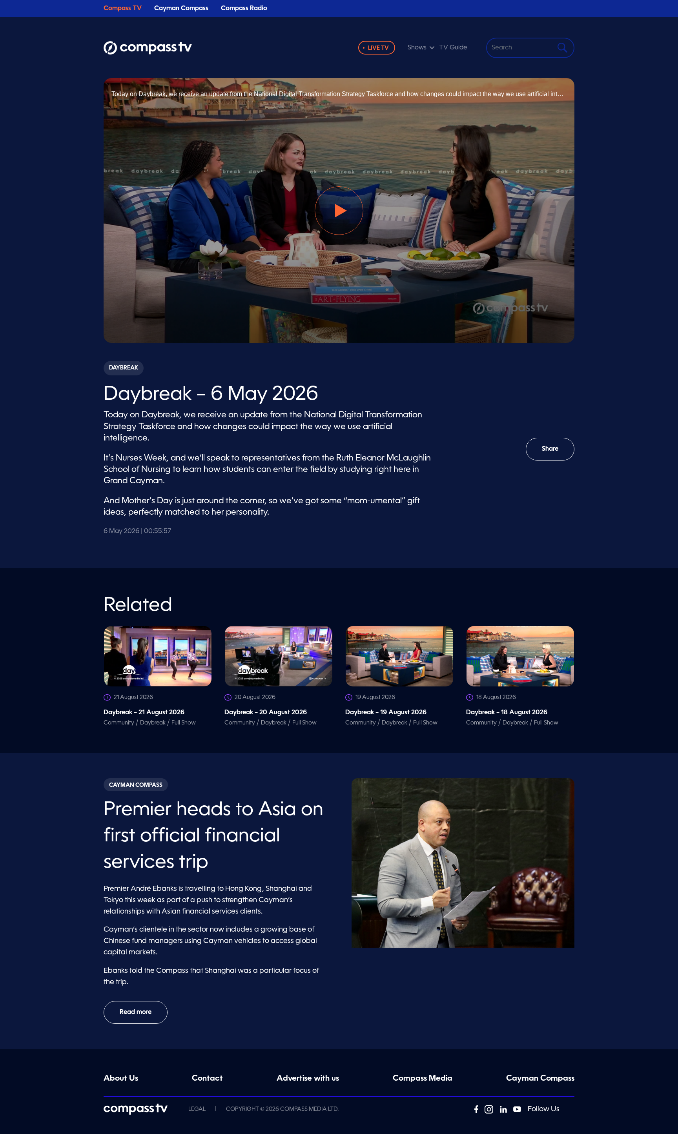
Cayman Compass (181, 8)
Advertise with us (308, 1079)
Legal (197, 1109)
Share (558, 453)
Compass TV (123, 8)
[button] (339, 210)
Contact (207, 1079)
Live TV (378, 48)
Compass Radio (244, 8)
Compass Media (422, 1079)
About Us (121, 1079)
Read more (135, 1012)
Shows (417, 48)
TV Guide (453, 48)
